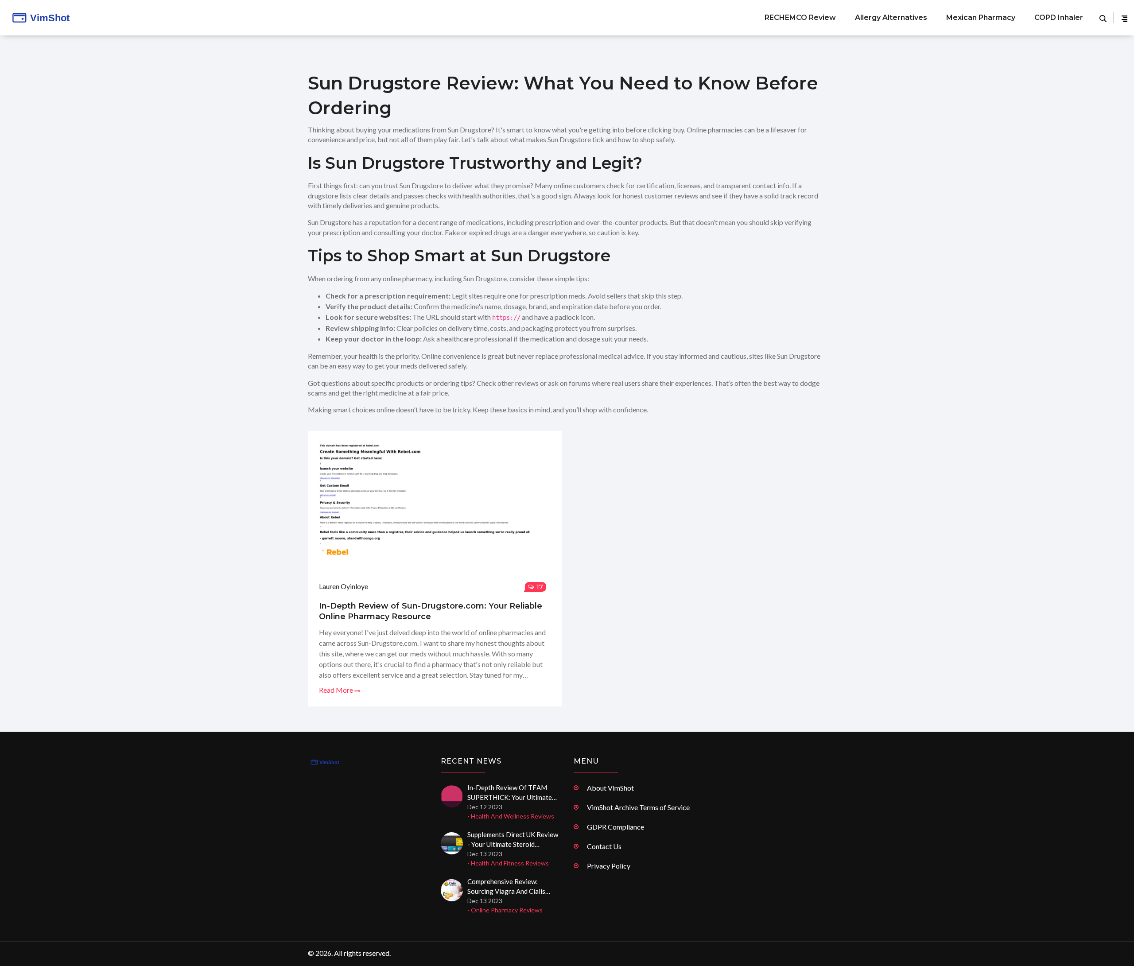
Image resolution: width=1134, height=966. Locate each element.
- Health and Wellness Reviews (510, 816)
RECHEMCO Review (800, 17)
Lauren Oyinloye (343, 586)
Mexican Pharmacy (980, 17)
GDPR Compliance (615, 826)
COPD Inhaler (1058, 17)
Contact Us (604, 846)
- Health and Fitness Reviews (508, 863)
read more (336, 690)
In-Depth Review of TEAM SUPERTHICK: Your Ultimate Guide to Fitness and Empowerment (509, 793)
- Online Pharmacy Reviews (505, 910)
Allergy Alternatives (891, 17)
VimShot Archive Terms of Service (638, 807)
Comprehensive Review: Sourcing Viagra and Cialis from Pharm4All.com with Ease (506, 886)
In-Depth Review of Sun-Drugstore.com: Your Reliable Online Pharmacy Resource (430, 611)
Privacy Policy (608, 865)
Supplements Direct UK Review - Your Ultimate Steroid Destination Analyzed (512, 839)
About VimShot (610, 788)
